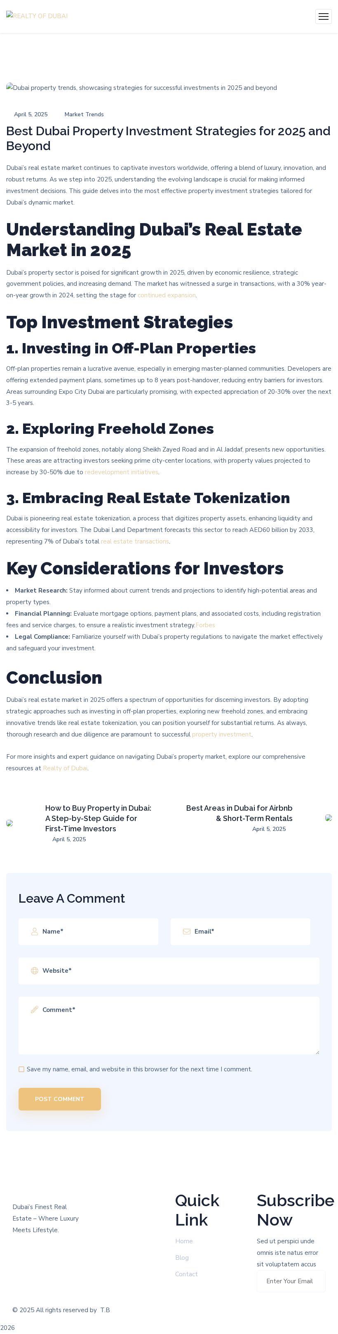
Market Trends (84, 114)
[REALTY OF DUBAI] (37, 16)
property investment (221, 734)
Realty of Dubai (64, 768)
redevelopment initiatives (121, 472)
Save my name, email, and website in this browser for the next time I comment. (139, 1069)
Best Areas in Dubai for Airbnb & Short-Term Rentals (239, 813)
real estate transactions (135, 541)
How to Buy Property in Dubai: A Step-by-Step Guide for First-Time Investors (98, 818)
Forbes (205, 625)
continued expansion (167, 295)
